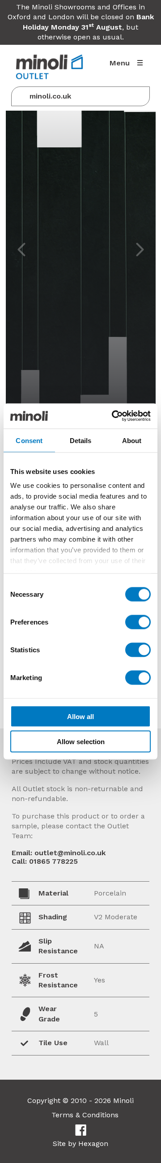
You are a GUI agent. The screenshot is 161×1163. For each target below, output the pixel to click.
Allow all (80, 716)
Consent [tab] (29, 440)
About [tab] (132, 440)
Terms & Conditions (85, 1115)
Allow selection (81, 741)
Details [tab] (81, 440)
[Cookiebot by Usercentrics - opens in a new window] (113, 416)
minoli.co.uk (50, 96)
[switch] (138, 622)
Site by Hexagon (80, 1143)
